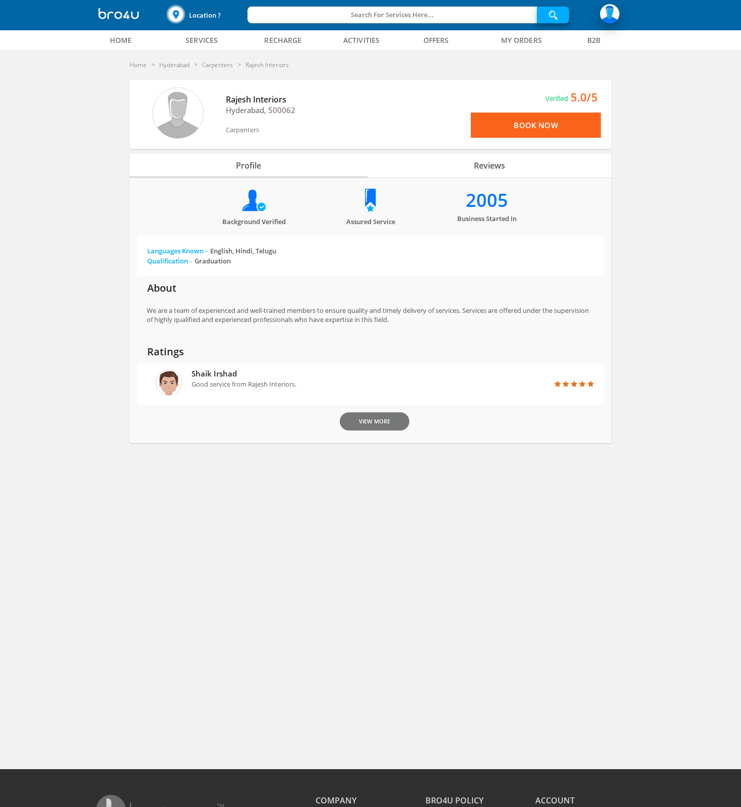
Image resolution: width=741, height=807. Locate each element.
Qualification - (189, 260)
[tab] (121, 40)
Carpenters (242, 129)
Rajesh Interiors (256, 99)
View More (374, 421)
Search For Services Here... (392, 14)
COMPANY (336, 800)
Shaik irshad (214, 373)
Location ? (205, 15)
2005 (487, 200)
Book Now (536, 125)
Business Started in (487, 218)
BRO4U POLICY (454, 800)
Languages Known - (211, 250)
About (161, 288)
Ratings (165, 351)
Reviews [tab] (489, 165)
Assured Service (370, 221)
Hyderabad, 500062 (260, 110)
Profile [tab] (248, 165)
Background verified (254, 221)
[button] (205, 15)
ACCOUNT (555, 800)
